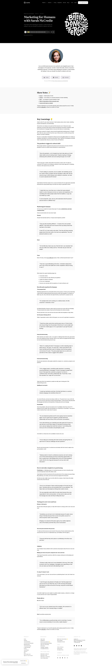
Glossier (41, 97)
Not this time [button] (23, 663)
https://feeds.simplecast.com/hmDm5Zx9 (60, 80)
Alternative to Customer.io (45, 656)
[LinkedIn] (74, 645)
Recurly (41, 95)
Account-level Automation (28, 643)
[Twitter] (79, 645)
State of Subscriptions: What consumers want (49, 101)
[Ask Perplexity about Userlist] (57, 657)
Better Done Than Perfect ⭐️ (62, 639)
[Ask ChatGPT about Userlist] (60, 657)
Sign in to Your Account (28, 655)
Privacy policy (15, 662)
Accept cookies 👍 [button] (23, 660)
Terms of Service (60, 647)
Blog (24, 652)
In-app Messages (27, 647)
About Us (25, 651)
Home (25, 639)
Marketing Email (27, 644)
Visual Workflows (27, 641)
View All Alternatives (44, 658)
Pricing (25, 648)
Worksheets (43, 645)
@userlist (44, 107)
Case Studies (26, 650)
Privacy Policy (59, 648)
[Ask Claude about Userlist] (62, 657)
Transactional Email (27, 645)
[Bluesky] (76, 645)
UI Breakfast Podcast (61, 641)
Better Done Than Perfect (29, 13)
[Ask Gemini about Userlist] (64, 657)
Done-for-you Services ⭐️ (45, 641)
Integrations (43, 640)
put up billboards (50, 257)
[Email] (81, 645)
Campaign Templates (44, 647)
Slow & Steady (59, 640)
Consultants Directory (44, 648)
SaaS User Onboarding (45, 644)
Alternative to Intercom (45, 653)
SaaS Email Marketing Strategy (46, 643)
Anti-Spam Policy (60, 649)
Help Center (43, 639)
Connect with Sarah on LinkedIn (46, 103)
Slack (40, 99)
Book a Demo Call (27, 654)
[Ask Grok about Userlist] (67, 657)
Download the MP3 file (28, 35)
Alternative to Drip (44, 655)
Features (25, 640)
